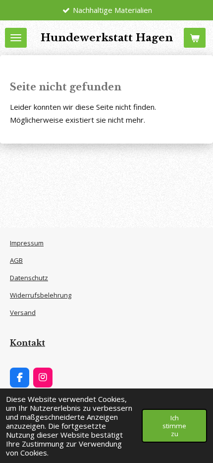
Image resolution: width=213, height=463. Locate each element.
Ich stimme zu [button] (174, 425)
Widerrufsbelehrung (40, 295)
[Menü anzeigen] (16, 38)
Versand (23, 312)
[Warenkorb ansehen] (195, 38)
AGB (16, 260)
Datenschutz (29, 277)
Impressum (27, 242)
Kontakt (27, 343)
